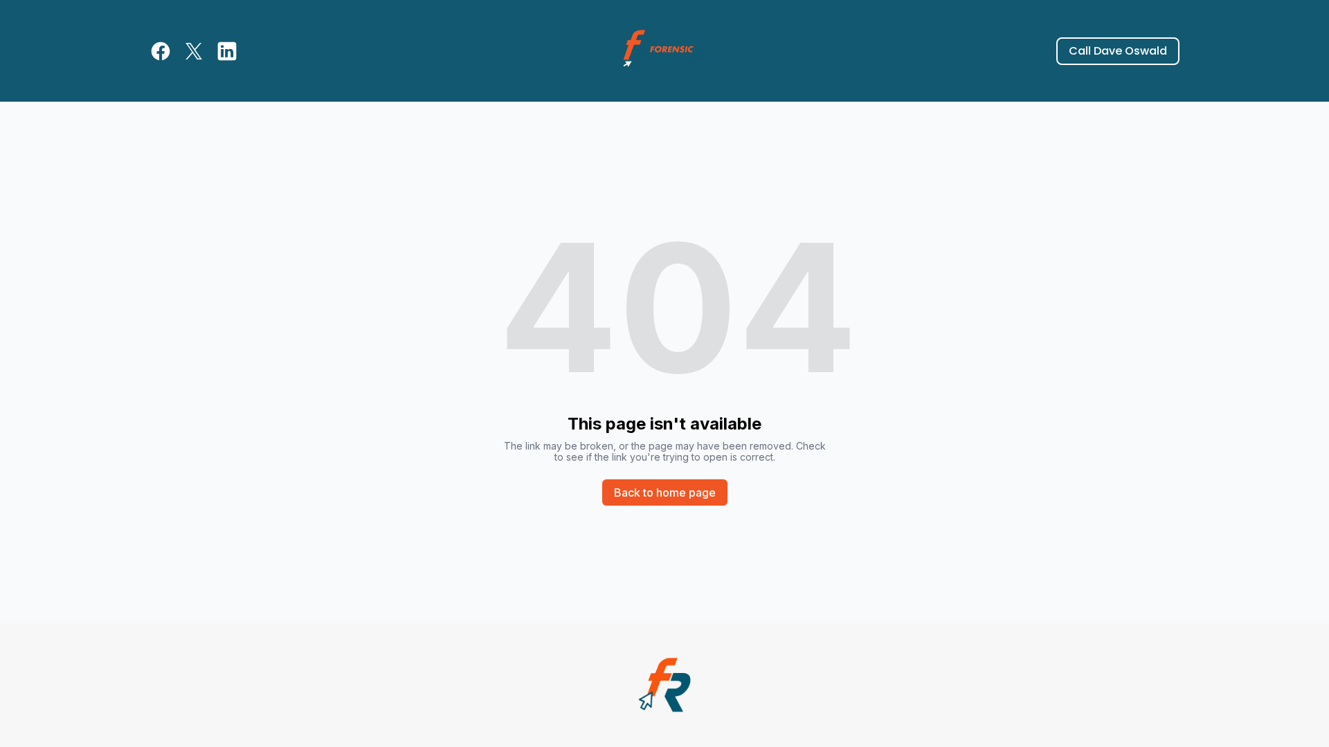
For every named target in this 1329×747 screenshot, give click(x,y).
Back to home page (665, 492)
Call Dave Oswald (1118, 51)
